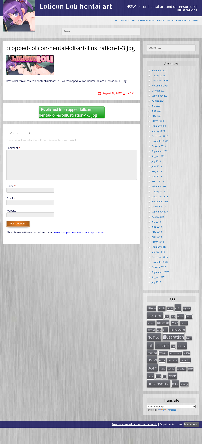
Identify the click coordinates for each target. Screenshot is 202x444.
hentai (154, 337)
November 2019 (160, 141)
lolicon (162, 345)
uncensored (158, 384)
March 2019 (158, 181)
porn (152, 368)
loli (150, 345)
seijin (190, 368)
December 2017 (160, 256)
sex (150, 376)
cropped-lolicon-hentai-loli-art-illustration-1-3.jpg (68, 112)
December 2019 (160, 136)
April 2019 (157, 176)
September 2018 (160, 211)
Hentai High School (143, 20)
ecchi (180, 316)
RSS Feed (193, 20)
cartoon (155, 316)
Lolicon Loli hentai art (75, 6)
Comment (13, 148)
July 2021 (156, 105)
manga (152, 353)
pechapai (172, 360)
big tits (186, 308)
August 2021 (158, 100)
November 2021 (160, 85)
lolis (173, 346)
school (171, 368)
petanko (185, 360)
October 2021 (159, 90)
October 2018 (159, 206)
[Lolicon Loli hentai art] (19, 16)
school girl (181, 369)
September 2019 (160, 151)
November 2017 (160, 262)
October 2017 (159, 267)
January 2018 (158, 251)
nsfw (152, 359)
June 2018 (157, 226)
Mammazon (191, 424)
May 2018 (157, 231)
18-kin (151, 308)
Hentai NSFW (122, 20)
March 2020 (158, 120)
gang (159, 330)
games (183, 322)
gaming (151, 329)
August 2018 (158, 216)
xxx (175, 384)
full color (163, 323)
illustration (173, 337)
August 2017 (158, 277)
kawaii (188, 338)
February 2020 (159, 125)
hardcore (177, 329)
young (184, 384)
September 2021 (160, 95)
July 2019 (156, 161)
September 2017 (160, 272)
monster (163, 352)
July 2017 (156, 282)
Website (11, 210)
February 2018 (159, 246)
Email (10, 198)
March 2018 (158, 241)
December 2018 (160, 196)
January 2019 (158, 191)
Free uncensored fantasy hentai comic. (134, 424)
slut (164, 376)
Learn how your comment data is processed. (79, 232)
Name (11, 186)
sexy (158, 376)
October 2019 (159, 146)
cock (167, 316)
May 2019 (157, 171)
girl (165, 329)
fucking (151, 322)
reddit (130, 93)
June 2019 (157, 166)
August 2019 (158, 156)
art (178, 307)
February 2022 (159, 70)
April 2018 (157, 236)
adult (161, 308)
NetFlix (187, 353)
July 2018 (156, 221)
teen (172, 375)
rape (162, 368)
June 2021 (157, 110)
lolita (181, 345)
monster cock (175, 353)
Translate (171, 409)
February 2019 (159, 186)
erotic (189, 316)
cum (173, 316)
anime (170, 308)
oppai (162, 360)
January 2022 (158, 75)
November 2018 (160, 201)
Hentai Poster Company (171, 20)
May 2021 (157, 115)
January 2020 (158, 130)
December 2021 (160, 80)
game (174, 323)
